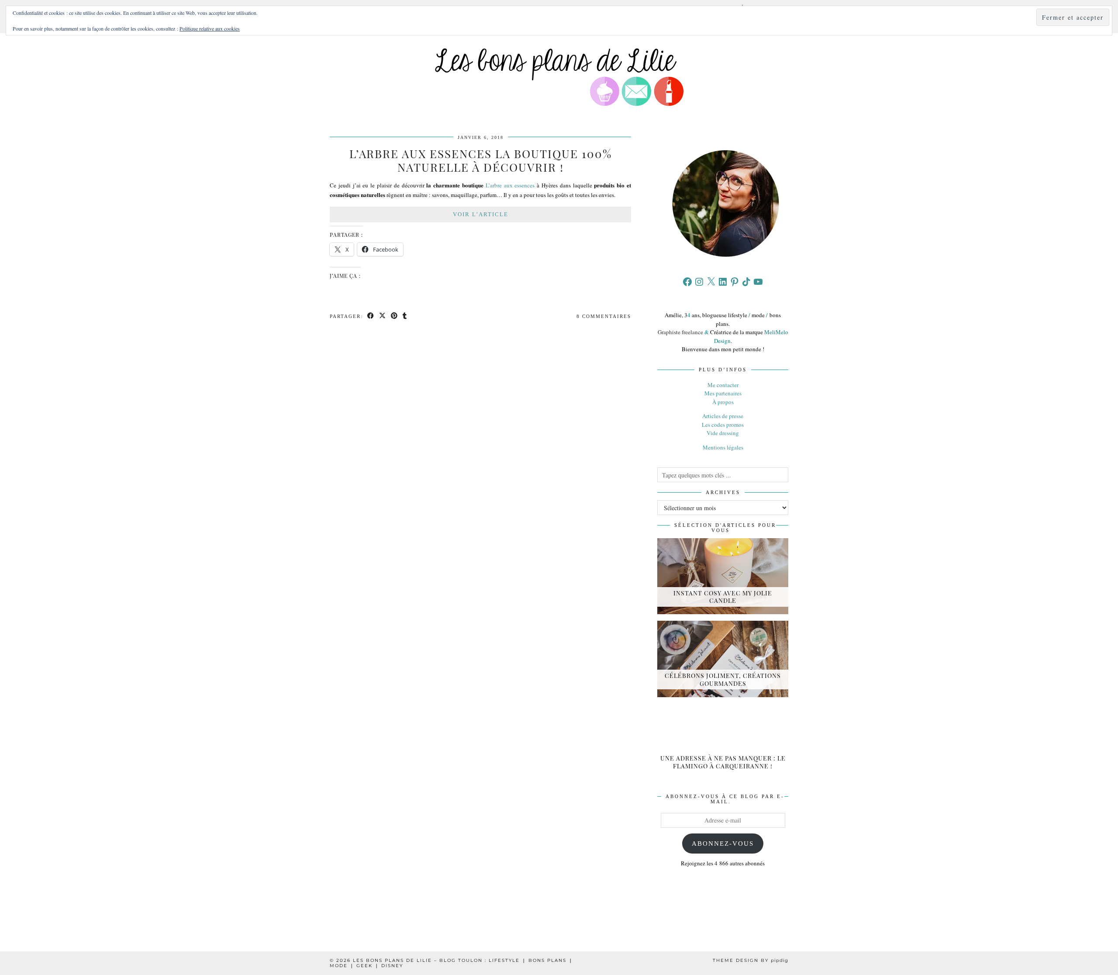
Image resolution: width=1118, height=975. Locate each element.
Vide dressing (723, 433)
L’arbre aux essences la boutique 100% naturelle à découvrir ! (480, 160)
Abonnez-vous (723, 843)
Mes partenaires (723, 393)
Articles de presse (722, 416)
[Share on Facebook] (371, 316)
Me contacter (722, 385)
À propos (723, 402)
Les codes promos (723, 425)
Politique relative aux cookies (209, 28)
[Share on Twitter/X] (383, 316)
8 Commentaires (603, 316)
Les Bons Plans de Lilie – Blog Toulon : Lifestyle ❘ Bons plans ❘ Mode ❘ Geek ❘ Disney (451, 963)
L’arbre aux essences (510, 185)
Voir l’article (480, 214)
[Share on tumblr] (405, 316)
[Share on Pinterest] (394, 316)
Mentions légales (723, 447)
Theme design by (750, 960)
